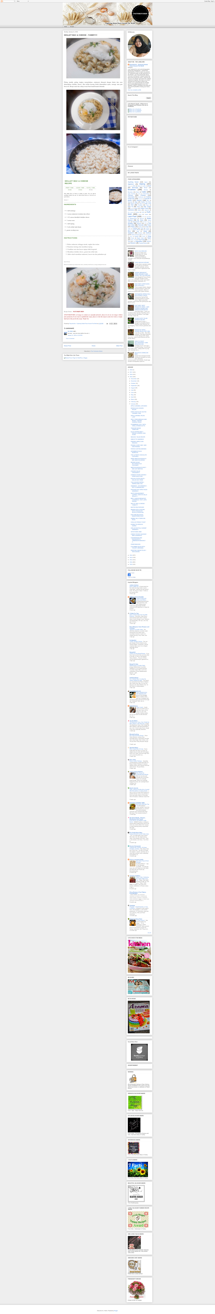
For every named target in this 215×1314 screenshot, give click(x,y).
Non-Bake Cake (146, 221)
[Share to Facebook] (115, 323)
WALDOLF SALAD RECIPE (138, 437)
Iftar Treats (147, 206)
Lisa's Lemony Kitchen (136, 771)
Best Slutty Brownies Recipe (137, 735)
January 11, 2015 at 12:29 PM (75, 335)
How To (130, 206)
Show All (149, 932)
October (133, 383)
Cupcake (140, 198)
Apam (146, 182)
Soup (149, 236)
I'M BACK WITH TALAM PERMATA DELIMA (141, 319)
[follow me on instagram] (135, 110)
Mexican (142, 218)
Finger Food (147, 203)
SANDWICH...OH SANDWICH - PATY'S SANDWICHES (139, 486)
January (133, 404)
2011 (131, 562)
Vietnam (149, 241)
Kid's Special (130, 212)
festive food (134, 203)
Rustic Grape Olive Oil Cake (137, 749)
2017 (131, 372)
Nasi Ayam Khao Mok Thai (142, 804)
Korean (137, 212)
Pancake (141, 225)
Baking (142, 184)
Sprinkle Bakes (134, 747)
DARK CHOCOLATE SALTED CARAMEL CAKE (138, 412)
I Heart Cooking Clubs (136, 919)
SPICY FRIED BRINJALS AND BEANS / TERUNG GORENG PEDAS (139, 421)
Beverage (135, 187)
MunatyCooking (134, 734)
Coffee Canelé (139, 707)
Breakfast (132, 190)
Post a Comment (70, 338)
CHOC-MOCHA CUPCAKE (142, 262)
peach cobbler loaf (134, 586)
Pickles (140, 226)
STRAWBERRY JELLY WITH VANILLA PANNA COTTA (138, 425)
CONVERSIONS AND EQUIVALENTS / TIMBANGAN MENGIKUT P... (138, 540)
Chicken (130, 195)
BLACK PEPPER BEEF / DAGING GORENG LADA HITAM (138, 433)
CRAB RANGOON (135, 544)
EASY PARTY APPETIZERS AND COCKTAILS (142, 284)
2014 (131, 555)
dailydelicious (134, 706)
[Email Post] (107, 323)
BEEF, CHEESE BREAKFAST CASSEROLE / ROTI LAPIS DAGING (139, 500)
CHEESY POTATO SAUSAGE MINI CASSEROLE (138, 534)
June (132, 392)
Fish (132, 205)
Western (133, 243)
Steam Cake (140, 238)
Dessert (139, 200)
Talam (149, 238)
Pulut (142, 228)
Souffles (143, 236)
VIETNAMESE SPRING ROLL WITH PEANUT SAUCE (142, 294)
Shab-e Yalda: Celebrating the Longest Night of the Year (142, 879)
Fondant (140, 205)
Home (65, 26)
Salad (145, 231)
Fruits (147, 205)
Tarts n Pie (133, 239)
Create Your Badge (132, 577)
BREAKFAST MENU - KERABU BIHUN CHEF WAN (142, 330)
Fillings (140, 203)
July (132, 390)
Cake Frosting (131, 193)
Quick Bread (136, 229)
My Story (140, 220)
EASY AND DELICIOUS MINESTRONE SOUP (137, 515)
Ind (131, 208)
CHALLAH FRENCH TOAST (138, 522)
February (133, 401)
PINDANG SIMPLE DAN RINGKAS (137, 442)
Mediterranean (133, 218)
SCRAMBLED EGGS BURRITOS (136, 452)
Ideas (138, 206)
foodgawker (133, 640)
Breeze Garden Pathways (136, 761)
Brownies (130, 192)
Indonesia (131, 210)
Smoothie (149, 234)
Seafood (148, 233)
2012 (131, 559)
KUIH (143, 212)
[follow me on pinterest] (134, 111)
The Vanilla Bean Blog (136, 832)
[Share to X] (113, 323)
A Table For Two (134, 613)
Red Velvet (146, 229)
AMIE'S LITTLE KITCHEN (137, 597)
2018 (131, 369)
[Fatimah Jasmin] (129, 575)
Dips (148, 200)
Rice (129, 231)
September (134, 385)
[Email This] (110, 323)
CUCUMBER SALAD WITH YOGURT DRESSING (138, 547)
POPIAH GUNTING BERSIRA (138, 449)
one (145, 223)
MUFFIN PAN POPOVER (137, 507)
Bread (145, 187)
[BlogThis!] (111, 323)
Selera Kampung (136, 234)
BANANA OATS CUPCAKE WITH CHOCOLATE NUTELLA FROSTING (138, 511)
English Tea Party (146, 202)
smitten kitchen (134, 585)
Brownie (146, 189)
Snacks (136, 236)
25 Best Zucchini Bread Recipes (138, 653)
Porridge (146, 226)
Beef (149, 186)
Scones (140, 233)
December (134, 378)
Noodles (130, 223)
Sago (137, 231)
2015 (131, 376)
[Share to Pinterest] (116, 323)
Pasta (149, 225)
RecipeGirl (133, 652)
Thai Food (141, 239)
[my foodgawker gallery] (139, 1060)
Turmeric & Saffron (135, 875)
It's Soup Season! (140, 920)
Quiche (129, 229)
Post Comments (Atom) (96, 351)
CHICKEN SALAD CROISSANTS (135, 471)
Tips (149, 239)
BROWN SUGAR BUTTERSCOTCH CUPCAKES (136, 464)
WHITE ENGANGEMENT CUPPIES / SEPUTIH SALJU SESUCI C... (139, 495)
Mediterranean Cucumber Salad (137, 665)
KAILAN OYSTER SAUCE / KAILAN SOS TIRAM (138, 479)
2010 (131, 564)
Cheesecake (146, 193)
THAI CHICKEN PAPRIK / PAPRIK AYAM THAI (137, 483)
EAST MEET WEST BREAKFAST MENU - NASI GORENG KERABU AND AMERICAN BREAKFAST (142, 307)
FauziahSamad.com (135, 691)
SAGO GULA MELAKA (141, 251)
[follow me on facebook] (134, 109)
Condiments (141, 197)
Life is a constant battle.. (137, 859)
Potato (129, 228)
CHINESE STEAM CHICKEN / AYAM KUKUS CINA (138, 475)
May (132, 394)
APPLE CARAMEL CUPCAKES (139, 406)
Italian (139, 210)
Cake (144, 192)
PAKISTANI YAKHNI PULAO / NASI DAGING (138, 551)
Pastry (133, 226)
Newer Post (67, 346)
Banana (129, 186)
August (133, 388)
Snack (131, 236)
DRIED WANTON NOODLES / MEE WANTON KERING (139, 459)
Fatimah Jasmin (131, 572)
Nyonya (139, 223)
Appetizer (131, 184)
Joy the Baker (133, 720)
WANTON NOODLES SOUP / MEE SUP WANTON (138, 468)
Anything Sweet (133, 182)
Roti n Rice (133, 759)
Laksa (139, 214)
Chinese (143, 195)
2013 (131, 557)
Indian (135, 208)
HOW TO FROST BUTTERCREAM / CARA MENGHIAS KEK (141, 343)
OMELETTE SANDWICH (137, 439)
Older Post (119, 346)
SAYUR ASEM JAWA (136, 531)
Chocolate (131, 197)
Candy (139, 193)
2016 (131, 374)
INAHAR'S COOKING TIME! (137, 803)
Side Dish (143, 234)
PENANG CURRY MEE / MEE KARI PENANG (138, 446)
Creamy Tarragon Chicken (136, 641)
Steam (132, 238)
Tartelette (132, 905)
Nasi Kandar (136, 221)
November (134, 381)
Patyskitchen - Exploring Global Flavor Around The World (139, 65)
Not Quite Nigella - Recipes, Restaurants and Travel (137, 818)
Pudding (135, 228)
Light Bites (149, 216)
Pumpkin (147, 228)
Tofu (129, 241)
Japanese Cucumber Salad (136, 629)
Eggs (136, 202)
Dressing (130, 202)
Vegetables (138, 241)
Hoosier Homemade (135, 846)
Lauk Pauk (132, 216)
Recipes (72, 26)
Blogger (116, 1310)
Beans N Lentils (142, 186)
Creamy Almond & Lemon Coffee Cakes (139, 834)
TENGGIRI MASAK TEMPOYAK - (136, 428)
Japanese (146, 210)
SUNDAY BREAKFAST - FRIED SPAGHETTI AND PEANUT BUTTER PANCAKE (142, 274)
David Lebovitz (134, 788)
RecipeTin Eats (134, 664)
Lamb (146, 214)
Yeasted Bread (143, 243)
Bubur (137, 192)
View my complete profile (134, 90)
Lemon (143, 216)
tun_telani (70, 331)
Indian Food (144, 208)
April (132, 397)
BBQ (134, 186)
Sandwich (131, 233)
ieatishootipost (134, 677)
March (133, 399)
